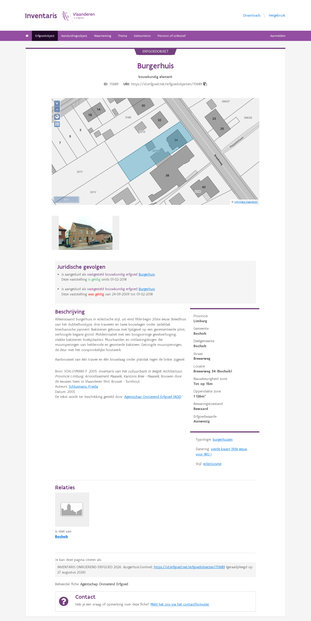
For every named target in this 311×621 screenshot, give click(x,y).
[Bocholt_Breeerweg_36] (86, 233)
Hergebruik (277, 15)
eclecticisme (212, 464)
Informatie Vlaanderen (245, 202)
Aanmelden (278, 36)
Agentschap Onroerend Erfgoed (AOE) (152, 397)
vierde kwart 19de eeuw (229, 449)
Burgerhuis (147, 274)
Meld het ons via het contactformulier (179, 604)
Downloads (251, 15)
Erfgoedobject (44, 36)
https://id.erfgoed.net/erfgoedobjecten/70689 (189, 567)
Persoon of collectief (172, 36)
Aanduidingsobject (74, 36)
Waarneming (102, 36)
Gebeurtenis (142, 36)
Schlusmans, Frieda (83, 386)
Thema (122, 36)
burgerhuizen (223, 439)
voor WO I (204, 454)
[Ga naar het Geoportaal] (57, 117)
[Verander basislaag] (57, 124)
